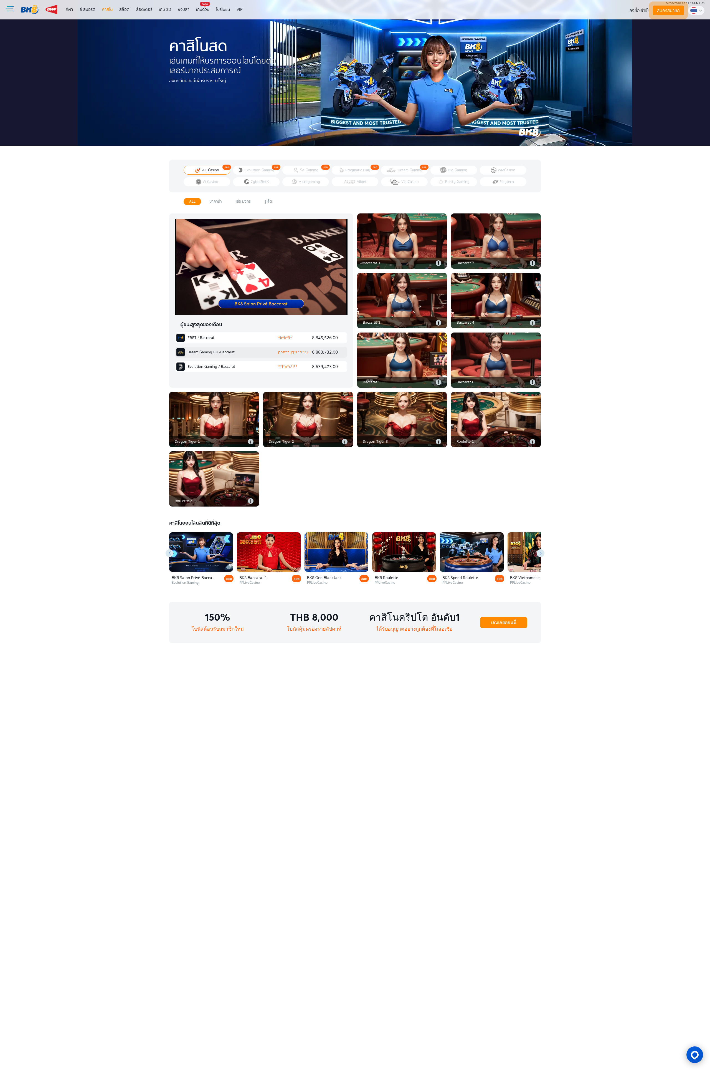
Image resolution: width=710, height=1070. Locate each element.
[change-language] (696, 10)
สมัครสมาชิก (668, 10)
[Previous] (169, 553)
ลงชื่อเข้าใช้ (639, 10)
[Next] (540, 553)
